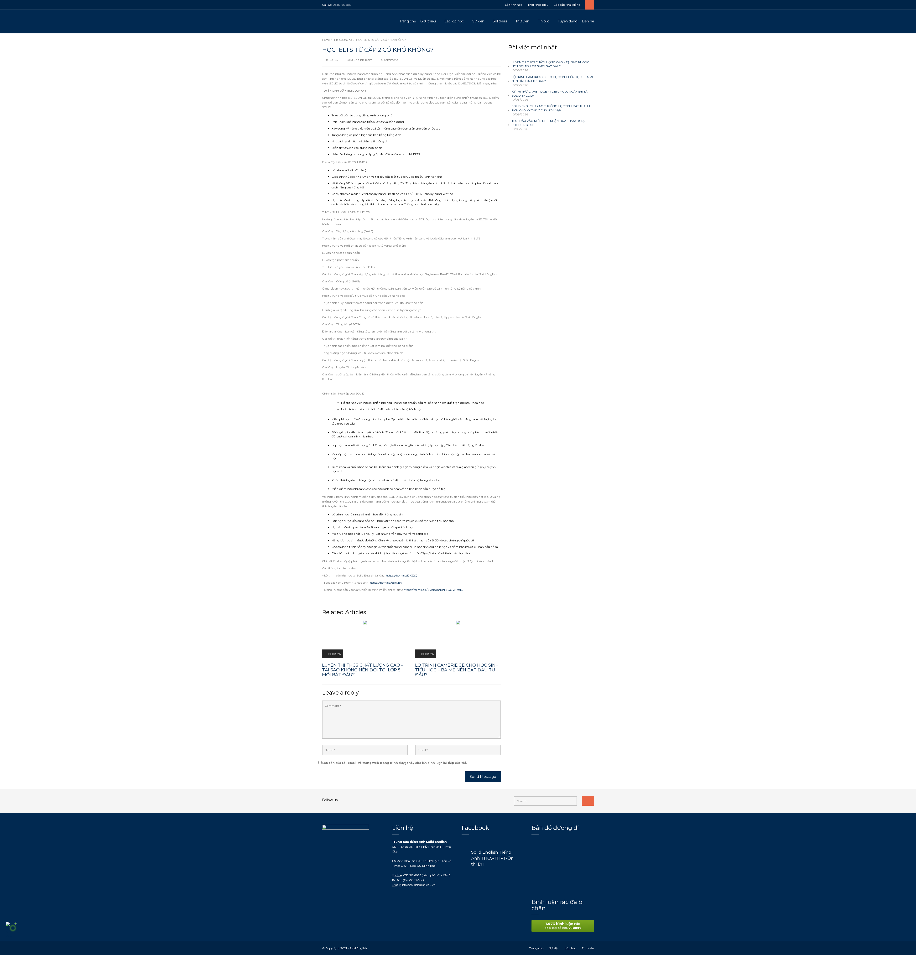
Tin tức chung (343, 40)
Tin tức (543, 21)
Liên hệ (588, 21)
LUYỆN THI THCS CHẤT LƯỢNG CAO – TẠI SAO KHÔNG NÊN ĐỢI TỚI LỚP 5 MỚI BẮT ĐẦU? (550, 64)
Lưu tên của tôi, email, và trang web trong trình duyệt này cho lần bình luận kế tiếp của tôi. (394, 763)
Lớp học (570, 948)
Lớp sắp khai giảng (567, 4)
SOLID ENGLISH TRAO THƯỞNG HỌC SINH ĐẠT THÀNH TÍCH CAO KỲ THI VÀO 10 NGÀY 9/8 (551, 108)
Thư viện (522, 21)
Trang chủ (408, 21)
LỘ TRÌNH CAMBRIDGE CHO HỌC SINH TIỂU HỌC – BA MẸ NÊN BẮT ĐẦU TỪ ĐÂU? (553, 79)
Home (326, 40)
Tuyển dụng (568, 21)
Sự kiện (478, 21)
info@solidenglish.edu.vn (418, 885)
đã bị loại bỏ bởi (563, 925)
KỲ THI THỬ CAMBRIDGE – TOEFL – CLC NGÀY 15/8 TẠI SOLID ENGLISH (550, 93)
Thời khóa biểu (538, 4)
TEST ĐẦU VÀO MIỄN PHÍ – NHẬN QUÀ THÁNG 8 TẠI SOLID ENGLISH (548, 123)
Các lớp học (454, 21)
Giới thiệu (428, 21)
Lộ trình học (513, 4)
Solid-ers (500, 21)
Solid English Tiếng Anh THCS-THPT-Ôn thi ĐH (492, 858)
